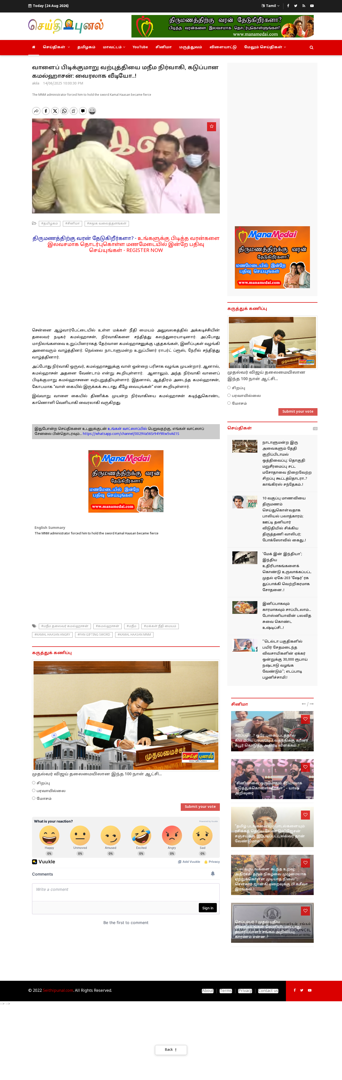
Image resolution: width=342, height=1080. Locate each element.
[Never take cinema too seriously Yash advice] (272, 779)
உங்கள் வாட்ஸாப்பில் (127, 429)
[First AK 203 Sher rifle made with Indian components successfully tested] (244, 557)
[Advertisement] (126, 289)
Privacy (245, 991)
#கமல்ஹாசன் (107, 626)
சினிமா (163, 47)
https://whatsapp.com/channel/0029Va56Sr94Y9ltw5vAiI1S (131, 434)
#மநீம (131, 626)
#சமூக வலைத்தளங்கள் (106, 223)
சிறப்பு (43, 783)
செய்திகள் (54, 47)
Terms (226, 991)
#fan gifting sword (94, 635)
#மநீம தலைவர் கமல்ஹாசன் (64, 626)
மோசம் (44, 799)
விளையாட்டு (223, 47)
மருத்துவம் (190, 47)
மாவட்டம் (112, 47)
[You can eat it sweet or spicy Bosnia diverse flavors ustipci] (244, 607)
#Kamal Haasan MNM (134, 635)
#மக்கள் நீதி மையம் (160, 626)
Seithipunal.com (58, 990)
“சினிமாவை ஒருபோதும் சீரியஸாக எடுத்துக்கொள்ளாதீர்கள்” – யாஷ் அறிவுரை (268, 788)
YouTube (140, 47)
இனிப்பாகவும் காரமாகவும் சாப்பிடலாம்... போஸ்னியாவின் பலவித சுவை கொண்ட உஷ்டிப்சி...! (286, 616)
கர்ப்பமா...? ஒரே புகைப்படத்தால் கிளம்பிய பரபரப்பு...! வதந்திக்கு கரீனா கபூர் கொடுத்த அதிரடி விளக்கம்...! (271, 741)
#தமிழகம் (49, 223)
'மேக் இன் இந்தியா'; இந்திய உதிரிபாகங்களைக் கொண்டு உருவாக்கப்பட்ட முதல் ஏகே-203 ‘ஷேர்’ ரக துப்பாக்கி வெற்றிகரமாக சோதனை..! (286, 572)
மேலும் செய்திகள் (263, 47)
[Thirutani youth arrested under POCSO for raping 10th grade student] (244, 502)
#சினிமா (72, 223)
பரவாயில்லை (51, 791)
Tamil (271, 6)
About (207, 991)
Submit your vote (200, 807)
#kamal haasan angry (52, 635)
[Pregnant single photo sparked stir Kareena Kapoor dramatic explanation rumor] (272, 731)
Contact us (268, 991)
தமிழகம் (86, 47)
